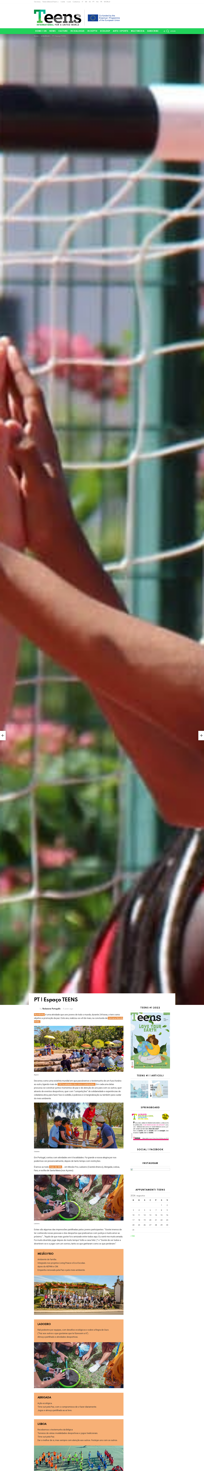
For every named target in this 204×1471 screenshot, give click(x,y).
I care (69, 2)
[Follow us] (164, 31)
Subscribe (153, 31)
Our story (37, 2)
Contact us (76, 2)
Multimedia (137, 31)
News (52, 31)
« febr (133, 1236)
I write (63, 2)
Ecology (105, 31)
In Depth (92, 31)
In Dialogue (77, 31)
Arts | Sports (120, 31)
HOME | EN (41, 31)
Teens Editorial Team (49, 2)
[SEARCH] (167, 31)
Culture (63, 31)
